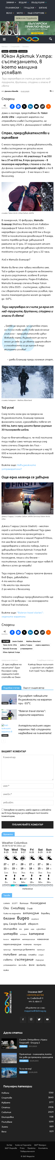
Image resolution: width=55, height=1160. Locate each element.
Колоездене (38, 903)
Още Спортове (36, 13)
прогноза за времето (24, 949)
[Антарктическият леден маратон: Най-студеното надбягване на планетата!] (9, 730)
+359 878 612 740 (35, 995)
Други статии (12, 1033)
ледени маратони (42, 645)
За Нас (9, 1145)
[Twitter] (39, 1020)
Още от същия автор (33, 688)
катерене (36, 934)
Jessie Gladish (17, 641)
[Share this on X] (24, 106)
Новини (5, 1093)
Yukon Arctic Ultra (10, 645)
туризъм (40, 960)
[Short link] (42, 106)
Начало (5, 47)
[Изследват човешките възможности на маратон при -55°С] (9, 699)
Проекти (31, 1148)
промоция (41, 950)
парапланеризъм (12, 944)
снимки (32, 954)
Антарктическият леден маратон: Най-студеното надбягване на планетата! (35, 729)
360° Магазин (40, 1145)
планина (27, 944)
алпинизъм (31, 913)
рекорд (22, 954)
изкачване (41, 929)
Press (22, 1148)
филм (31, 965)
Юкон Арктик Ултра (11, 652)
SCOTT (15, 903)
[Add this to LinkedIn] (30, 106)
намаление (43, 939)
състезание (24, 959)
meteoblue (27, 889)
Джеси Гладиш (26, 645)
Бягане (43, 8)
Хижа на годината (12, 913)
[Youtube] (47, 1020)
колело (6, 939)
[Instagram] (31, 1020)
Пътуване (24, 1061)
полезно (37, 944)
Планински (12, 8)
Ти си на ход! (25, 1069)
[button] (50, 39)
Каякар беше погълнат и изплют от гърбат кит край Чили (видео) (40, 667)
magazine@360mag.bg (35, 1011)
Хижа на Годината (26, 18)
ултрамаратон (26, 649)
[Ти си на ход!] (9, 1072)
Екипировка (8, 1117)
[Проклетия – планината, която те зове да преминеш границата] (9, 1058)
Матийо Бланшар (10, 649)
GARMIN (6, 904)
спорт (41, 955)
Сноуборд (18, 908)
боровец (45, 913)
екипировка (10, 929)
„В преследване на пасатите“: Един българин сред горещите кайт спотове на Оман (12, 671)
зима (26, 929)
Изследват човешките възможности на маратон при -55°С (35, 699)
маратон (15, 939)
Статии (6, 1107)
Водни (23, 2)
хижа (6, 970)
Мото (20, 13)
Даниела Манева (11, 91)
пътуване (10, 954)
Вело (9, 13)
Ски (6, 908)
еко (20, 929)
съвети (8, 959)
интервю (10, 934)
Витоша (24, 903)
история (23, 934)
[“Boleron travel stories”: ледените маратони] (9, 714)
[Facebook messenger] (18, 106)
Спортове (23, 51)
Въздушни (37, 2)
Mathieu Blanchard (33, 641)
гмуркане (35, 919)
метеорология (28, 939)
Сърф (30, 908)
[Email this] (36, 106)
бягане (9, 918)
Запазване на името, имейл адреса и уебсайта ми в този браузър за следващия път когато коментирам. (26, 813)
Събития (6, 1112)
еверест (33, 924)
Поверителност (27, 1151)
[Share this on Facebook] (12, 106)
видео (23, 918)
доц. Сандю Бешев (14, 924)
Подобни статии (11, 688)
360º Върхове (11, 1148)
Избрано (13, 51)
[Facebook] (23, 1020)
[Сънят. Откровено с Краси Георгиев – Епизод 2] (9, 1043)
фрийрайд (41, 965)
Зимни (10, 2)
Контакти (43, 1148)
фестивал (23, 965)
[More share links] (48, 106)
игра (32, 929)
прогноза (7, 950)
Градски (29, 8)
